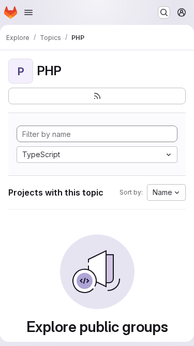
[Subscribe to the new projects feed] (97, 96)
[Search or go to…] (164, 12)
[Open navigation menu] (28, 12)
